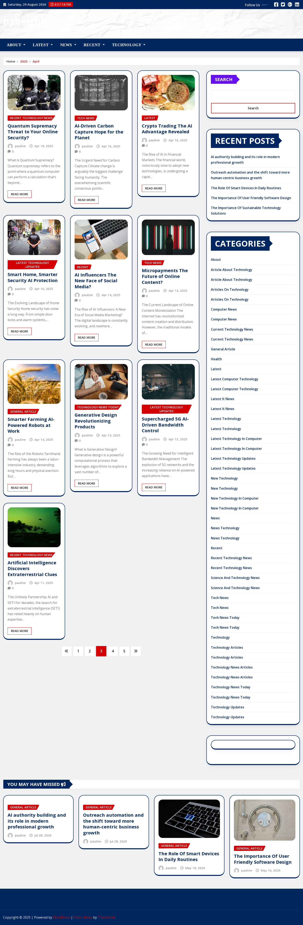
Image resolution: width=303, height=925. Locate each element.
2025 (24, 61)
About (14, 45)
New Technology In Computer (235, 498)
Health (216, 359)
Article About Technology (231, 269)
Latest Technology (226, 418)
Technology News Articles (232, 667)
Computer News (224, 309)
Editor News (83, 917)
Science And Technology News (235, 577)
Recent (93, 45)
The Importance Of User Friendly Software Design (251, 198)
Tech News (220, 597)
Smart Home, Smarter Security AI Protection (33, 277)
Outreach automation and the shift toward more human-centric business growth (113, 824)
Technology (127, 45)
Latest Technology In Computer (236, 438)
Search (224, 79)
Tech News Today (225, 617)
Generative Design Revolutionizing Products (96, 421)
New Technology (224, 478)
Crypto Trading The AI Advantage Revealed (167, 129)
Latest (41, 45)
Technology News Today (230, 687)
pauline (20, 146)
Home (10, 61)
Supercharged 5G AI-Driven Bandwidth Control (165, 425)
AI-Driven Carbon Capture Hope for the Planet (99, 132)
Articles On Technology (230, 289)
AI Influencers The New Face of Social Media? (96, 280)
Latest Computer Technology (234, 379)
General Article (223, 349)
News (66, 45)
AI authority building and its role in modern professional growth (37, 821)
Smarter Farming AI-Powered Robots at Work (31, 425)
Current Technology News (232, 329)
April (36, 61)
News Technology (225, 528)
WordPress (61, 917)
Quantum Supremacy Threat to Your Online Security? (33, 132)
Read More (19, 194)
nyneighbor (30, 20)
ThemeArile (107, 917)
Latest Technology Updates (233, 458)
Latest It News (222, 399)
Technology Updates (227, 707)
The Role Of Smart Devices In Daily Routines (246, 188)
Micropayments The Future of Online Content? (165, 276)
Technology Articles (227, 647)
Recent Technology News (231, 558)
